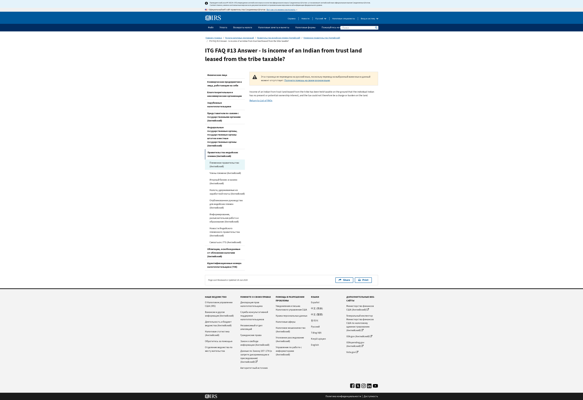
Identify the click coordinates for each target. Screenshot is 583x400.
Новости (305, 18)
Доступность (371, 396)
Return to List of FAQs (260, 100)
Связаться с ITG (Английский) (225, 242)
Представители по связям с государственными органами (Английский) (223, 117)
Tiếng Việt (316, 332)
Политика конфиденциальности (343, 396)
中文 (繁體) (317, 314)
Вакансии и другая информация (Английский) (219, 313)
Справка (291, 18)
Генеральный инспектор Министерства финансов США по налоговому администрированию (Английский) (360, 323)
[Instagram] (363, 385)
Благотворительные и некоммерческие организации (224, 94)
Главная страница (214, 37)
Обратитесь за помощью (218, 341)
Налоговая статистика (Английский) (217, 333)
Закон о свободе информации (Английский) (254, 343)
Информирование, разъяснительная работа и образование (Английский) (224, 218)
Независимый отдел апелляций (251, 327)
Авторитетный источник (254, 367)
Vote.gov (350, 352)
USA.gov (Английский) (357, 336)
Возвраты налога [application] (242, 27)
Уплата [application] (223, 27)
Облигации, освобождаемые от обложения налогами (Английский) (223, 252)
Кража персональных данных (291, 315)
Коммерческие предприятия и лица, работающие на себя (224, 83)
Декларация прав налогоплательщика (251, 304)
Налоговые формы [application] (305, 27)
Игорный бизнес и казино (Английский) (223, 181)
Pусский (315, 326)
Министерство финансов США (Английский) (360, 307)
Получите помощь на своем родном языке (307, 80)
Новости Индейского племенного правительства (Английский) (225, 232)
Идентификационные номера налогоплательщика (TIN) (224, 265)
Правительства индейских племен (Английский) (278, 37)
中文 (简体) (317, 308)
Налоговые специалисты (343, 18)
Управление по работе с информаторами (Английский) (289, 351)
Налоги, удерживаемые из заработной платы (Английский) (227, 191)
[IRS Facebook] (352, 385)
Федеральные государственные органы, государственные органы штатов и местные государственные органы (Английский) (222, 136)
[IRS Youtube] (375, 385)
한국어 (314, 320)
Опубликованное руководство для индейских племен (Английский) (226, 204)
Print (365, 280)
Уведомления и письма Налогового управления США (291, 307)
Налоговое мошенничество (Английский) (290, 329)
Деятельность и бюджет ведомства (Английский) (218, 323)
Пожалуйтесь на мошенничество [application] (339, 27)
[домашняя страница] (213, 16)
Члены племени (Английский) (225, 173)
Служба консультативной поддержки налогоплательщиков (254, 315)
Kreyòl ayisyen (318, 338)
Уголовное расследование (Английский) (290, 339)
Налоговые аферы (285, 321)
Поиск (376, 28)
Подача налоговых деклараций (239, 37)
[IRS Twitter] (358, 385)
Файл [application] (210, 27)
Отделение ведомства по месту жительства (218, 349)
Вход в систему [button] (368, 18)
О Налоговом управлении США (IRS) (218, 304)
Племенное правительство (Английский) (321, 37)
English (315, 344)
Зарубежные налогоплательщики (219, 104)
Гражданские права (250, 335)
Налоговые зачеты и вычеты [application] (273, 27)
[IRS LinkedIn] (369, 385)
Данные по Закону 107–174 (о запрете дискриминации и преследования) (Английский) (256, 356)
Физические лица (217, 75)
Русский (319, 18)
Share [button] (346, 280)
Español (315, 302)
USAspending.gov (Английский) (355, 344)
